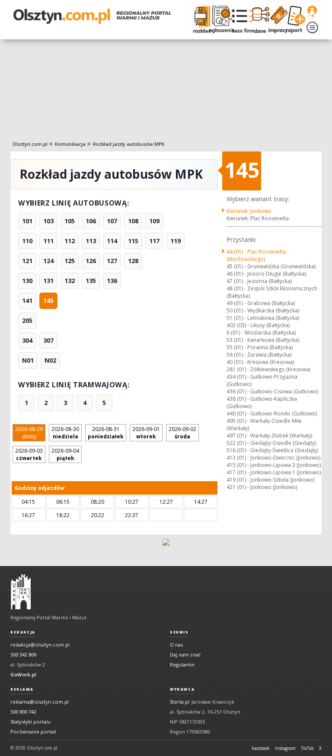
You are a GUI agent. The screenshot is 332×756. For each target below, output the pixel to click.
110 (27, 241)
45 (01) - (271, 266)
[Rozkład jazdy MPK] (200, 19)
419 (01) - (270, 479)
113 (91, 241)
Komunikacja (70, 144)
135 (91, 281)
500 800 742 (23, 711)
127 (112, 261)
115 (133, 241)
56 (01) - (259, 354)
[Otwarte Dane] (259, 19)
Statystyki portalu (30, 721)
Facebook (261, 748)
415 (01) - (274, 465)
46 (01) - (266, 273)
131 (48, 281)
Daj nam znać (185, 654)
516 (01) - (272, 450)
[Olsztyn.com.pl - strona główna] (20, 592)
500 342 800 (23, 654)
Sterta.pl (179, 701)
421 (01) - (262, 487)
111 (48, 241)
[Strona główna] (92, 16)
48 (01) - (272, 292)
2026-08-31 (106, 432)
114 (112, 241)
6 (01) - (261, 332)
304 (27, 340)
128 (133, 261)
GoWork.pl (23, 674)
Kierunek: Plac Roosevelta (258, 218)
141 (27, 300)
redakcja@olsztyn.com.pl (40, 644)
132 (69, 281)
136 (112, 281)
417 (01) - (274, 472)
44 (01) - (256, 255)
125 (69, 261)
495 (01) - (264, 424)
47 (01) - (259, 281)
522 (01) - (271, 443)
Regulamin (182, 664)
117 (154, 241)
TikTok (307, 748)
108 (133, 221)
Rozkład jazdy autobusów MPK (129, 144)
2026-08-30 (65, 432)
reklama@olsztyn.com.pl (39, 701)
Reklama (21, 689)
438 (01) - (262, 402)
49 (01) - (261, 303)
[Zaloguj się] (312, 11)
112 (69, 241)
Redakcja (22, 632)
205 (27, 320)
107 (112, 221)
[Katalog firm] (241, 19)
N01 (28, 360)
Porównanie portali (33, 731)
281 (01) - (268, 369)
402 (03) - (258, 325)
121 (27, 261)
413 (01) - (273, 457)
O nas (176, 644)
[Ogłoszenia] (219, 19)
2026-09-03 (29, 454)
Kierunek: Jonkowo (249, 211)
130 (27, 281)
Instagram (285, 748)
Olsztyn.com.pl (30, 144)
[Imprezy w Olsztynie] (276, 19)
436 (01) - (272, 391)
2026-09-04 (65, 454)
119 (175, 241)
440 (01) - (272, 413)
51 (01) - (263, 318)
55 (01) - (260, 347)
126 (91, 261)
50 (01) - (263, 310)
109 (154, 221)
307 (48, 340)
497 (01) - (269, 435)
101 (27, 221)
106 (91, 221)
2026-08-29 (29, 432)
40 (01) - (260, 362)
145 (48, 300)
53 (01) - (263, 340)
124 (48, 261)
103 (48, 221)
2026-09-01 (146, 432)
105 (69, 221)
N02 (50, 360)
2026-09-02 (182, 432)
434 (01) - (262, 380)
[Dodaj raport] (294, 19)
